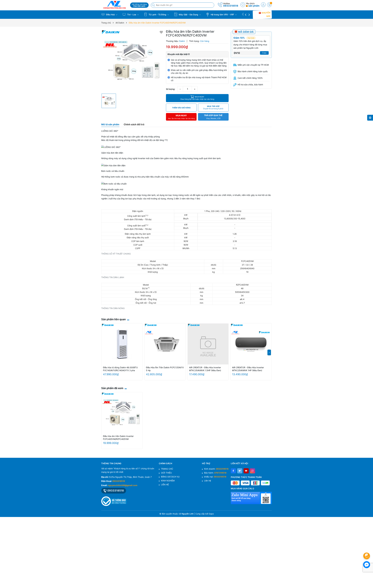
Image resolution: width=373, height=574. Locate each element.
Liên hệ (207, 480)
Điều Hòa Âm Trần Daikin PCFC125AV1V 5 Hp (165, 369)
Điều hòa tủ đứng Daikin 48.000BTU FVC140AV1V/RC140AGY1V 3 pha (120, 369)
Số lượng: (170, 89)
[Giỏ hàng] (269, 4)
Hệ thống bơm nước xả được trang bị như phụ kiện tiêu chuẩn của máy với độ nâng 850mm (145, 176)
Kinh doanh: (216, 469)
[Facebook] (233, 470)
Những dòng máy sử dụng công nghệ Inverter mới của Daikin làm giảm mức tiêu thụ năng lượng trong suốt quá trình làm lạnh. (161, 158)
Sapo (211, 513)
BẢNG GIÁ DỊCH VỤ (170, 476)
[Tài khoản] (263, 4)
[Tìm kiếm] (154, 5)
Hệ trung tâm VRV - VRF (222, 14)
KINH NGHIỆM (168, 480)
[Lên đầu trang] (367, 548)
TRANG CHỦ (167, 469)
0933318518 (230, 5)
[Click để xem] (132, 61)
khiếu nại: (215, 476)
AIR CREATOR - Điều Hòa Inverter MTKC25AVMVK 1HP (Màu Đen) (248, 369)
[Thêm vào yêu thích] (161, 32)
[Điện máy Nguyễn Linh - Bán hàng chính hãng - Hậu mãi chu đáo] (115, 5)
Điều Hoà (110, 14)
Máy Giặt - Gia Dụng (188, 14)
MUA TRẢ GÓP (213, 107)
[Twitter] (239, 470)
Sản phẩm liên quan (113, 319)
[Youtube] (246, 470)
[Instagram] (252, 470)
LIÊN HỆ (165, 484)
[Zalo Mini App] (251, 498)
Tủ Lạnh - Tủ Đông (157, 14)
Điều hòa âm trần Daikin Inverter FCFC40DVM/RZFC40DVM (118, 437)
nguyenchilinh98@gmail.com (122, 485)
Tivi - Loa (132, 14)
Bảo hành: (215, 472)
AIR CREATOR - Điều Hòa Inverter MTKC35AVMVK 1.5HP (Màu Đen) (205, 369)
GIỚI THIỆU (166, 472)
